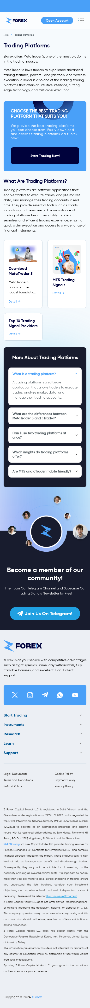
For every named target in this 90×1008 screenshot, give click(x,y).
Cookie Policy (64, 773)
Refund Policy (13, 786)
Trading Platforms (24, 34)
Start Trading (15, 715)
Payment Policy (65, 780)
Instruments (14, 724)
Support (11, 752)
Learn (9, 743)
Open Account (57, 20)
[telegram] (45, 695)
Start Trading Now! (45, 156)
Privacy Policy (64, 786)
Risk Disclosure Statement (61, 896)
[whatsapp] (60, 695)
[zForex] (16, 20)
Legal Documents (15, 773)
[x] (15, 695)
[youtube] (75, 695)
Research (12, 734)
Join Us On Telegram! (48, 613)
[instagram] (30, 695)
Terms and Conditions (18, 780)
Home (6, 34)
